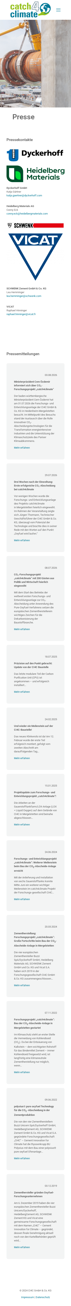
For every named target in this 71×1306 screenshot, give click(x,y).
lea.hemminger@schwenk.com (24, 296)
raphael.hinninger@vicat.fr (21, 314)
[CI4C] (30, 16)
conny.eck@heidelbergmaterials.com (27, 213)
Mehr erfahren (22, 447)
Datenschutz (43, 1297)
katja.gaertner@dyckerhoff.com (24, 195)
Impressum (27, 1297)
